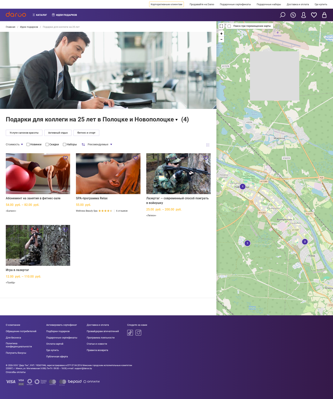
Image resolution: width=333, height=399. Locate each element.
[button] (242, 186)
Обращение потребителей (21, 331)
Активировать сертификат (61, 324)
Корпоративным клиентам (166, 4)
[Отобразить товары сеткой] (208, 145)
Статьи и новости (97, 343)
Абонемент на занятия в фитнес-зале (33, 198)
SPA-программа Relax (92, 198)
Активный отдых (58, 132)
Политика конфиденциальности (19, 345)
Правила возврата (97, 350)
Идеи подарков (29, 26)
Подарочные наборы (269, 4)
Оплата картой (54, 343)
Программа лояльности (101, 337)
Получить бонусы (16, 352)
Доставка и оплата (298, 4)
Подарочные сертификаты (235, 4)
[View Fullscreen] (221, 26)
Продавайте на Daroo (202, 4)
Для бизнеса (13, 337)
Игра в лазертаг (17, 270)
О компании (13, 324)
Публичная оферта (57, 356)
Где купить (321, 4)
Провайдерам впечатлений (103, 331)
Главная (11, 26)
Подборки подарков (58, 331)
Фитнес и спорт (86, 132)
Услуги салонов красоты (24, 132)
